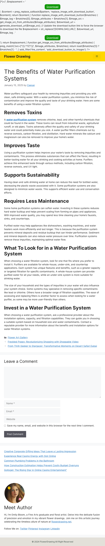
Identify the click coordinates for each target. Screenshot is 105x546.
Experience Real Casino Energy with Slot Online (30, 456)
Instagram (44, 528)
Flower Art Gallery (18, 337)
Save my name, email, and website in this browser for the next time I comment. (50, 425)
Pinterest (33, 528)
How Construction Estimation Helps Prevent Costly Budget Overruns (41, 465)
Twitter (24, 528)
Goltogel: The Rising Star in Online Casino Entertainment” (35, 470)
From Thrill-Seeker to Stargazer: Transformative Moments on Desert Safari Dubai (52, 346)
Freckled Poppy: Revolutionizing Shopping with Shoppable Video (43, 341)
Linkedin (55, 528)
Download (52, 6)
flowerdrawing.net (61, 521)
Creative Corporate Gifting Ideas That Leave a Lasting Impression (40, 451)
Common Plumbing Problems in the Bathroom (29, 460)
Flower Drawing (17, 56)
